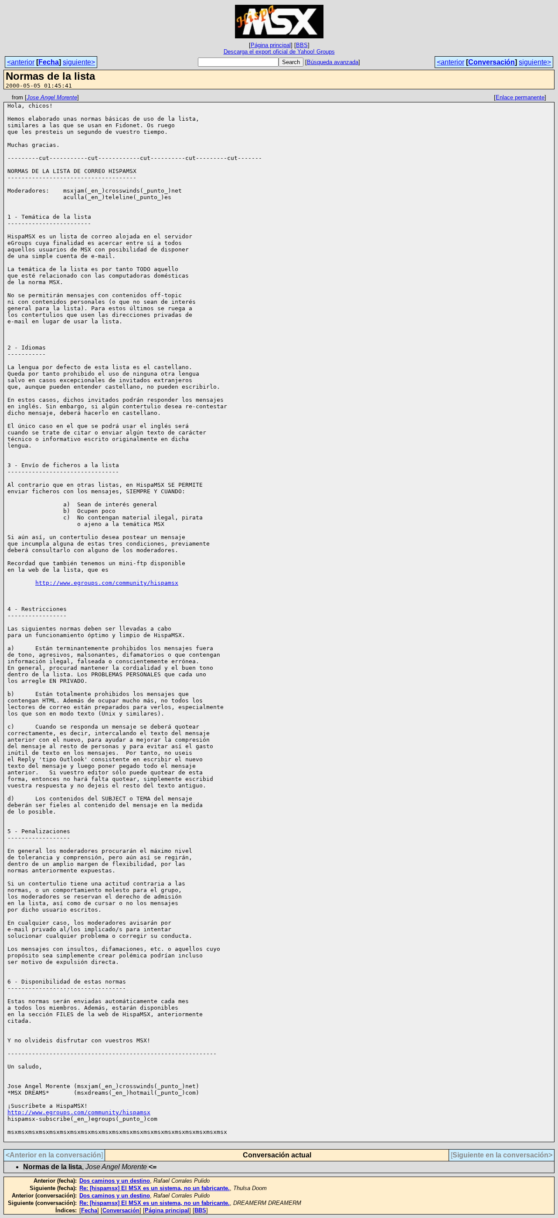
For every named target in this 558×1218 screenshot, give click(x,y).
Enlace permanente (520, 97)
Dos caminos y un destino (114, 1180)
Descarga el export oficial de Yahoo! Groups (279, 51)
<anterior (20, 62)
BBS (302, 45)
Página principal (271, 45)
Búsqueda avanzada (332, 62)
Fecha (48, 62)
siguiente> (79, 62)
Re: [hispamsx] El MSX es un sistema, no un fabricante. (154, 1188)
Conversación (491, 62)
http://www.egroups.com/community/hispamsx (106, 583)
